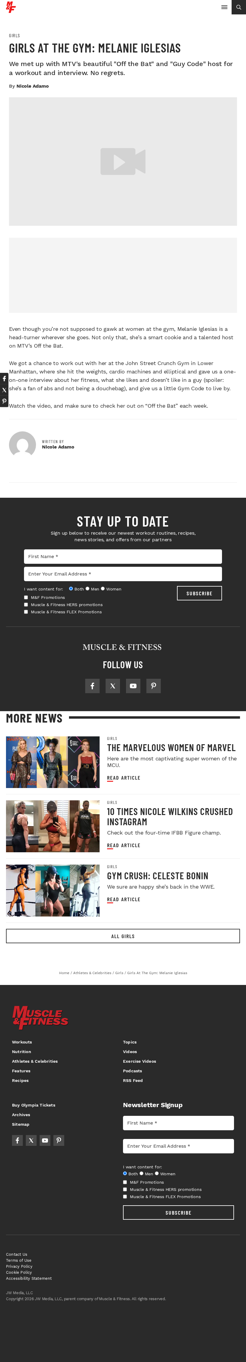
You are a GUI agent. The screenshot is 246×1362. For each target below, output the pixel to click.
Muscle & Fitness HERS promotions (67, 604)
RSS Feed (133, 1080)
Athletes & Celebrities (35, 1061)
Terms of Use (19, 1260)
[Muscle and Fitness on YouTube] (133, 686)
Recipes (20, 1080)
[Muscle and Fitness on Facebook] (92, 686)
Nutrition (21, 1051)
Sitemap (20, 1124)
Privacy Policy (19, 1266)
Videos (130, 1051)
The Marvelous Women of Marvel (171, 747)
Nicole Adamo (32, 86)
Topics (129, 1042)
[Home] (11, 10)
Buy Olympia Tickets (33, 1105)
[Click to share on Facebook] (4, 378)
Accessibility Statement (29, 1278)
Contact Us (16, 1254)
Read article (124, 778)
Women (114, 589)
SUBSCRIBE (200, 593)
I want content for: (43, 589)
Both (79, 589)
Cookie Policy (19, 1272)
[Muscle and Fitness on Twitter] (113, 686)
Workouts (22, 1042)
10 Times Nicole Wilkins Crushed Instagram (170, 816)
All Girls (123, 936)
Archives (21, 1114)
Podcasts (132, 1070)
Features (21, 1070)
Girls (14, 35)
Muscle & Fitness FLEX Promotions (66, 611)
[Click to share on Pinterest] (4, 401)
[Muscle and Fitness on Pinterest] (153, 686)
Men (95, 589)
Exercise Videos (139, 1061)
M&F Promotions (48, 597)
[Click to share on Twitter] (4, 390)
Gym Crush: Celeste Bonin (157, 875)
